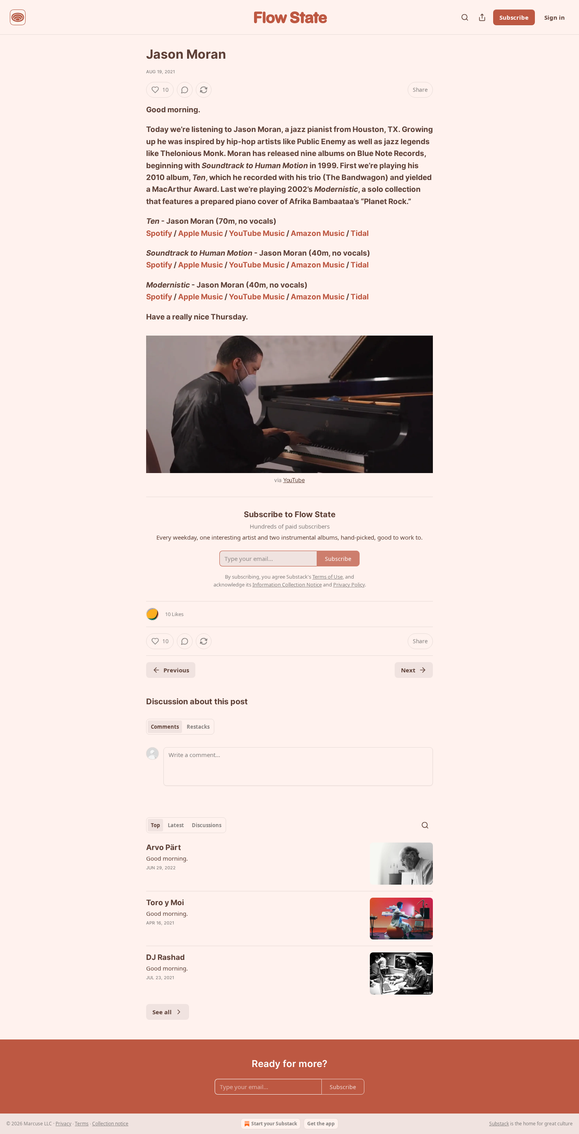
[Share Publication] (482, 17)
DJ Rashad (165, 957)
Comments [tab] (165, 726)
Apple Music (200, 233)
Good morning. (167, 858)
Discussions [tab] (206, 825)
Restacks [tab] (198, 726)
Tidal (360, 233)
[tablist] (180, 727)
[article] (289, 863)
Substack (499, 1123)
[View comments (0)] (185, 90)
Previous (176, 670)
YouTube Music (257, 233)
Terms (82, 1123)
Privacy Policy (349, 584)
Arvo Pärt (163, 847)
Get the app (321, 1123)
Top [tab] (155, 825)
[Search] (465, 17)
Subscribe (514, 17)
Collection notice (110, 1123)
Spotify (159, 233)
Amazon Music (318, 233)
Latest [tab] (176, 825)
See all (162, 1012)
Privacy (63, 1123)
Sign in (554, 17)
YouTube (294, 480)
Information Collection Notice (287, 584)
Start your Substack (274, 1123)
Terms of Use (327, 576)
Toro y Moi (165, 902)
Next (408, 670)
